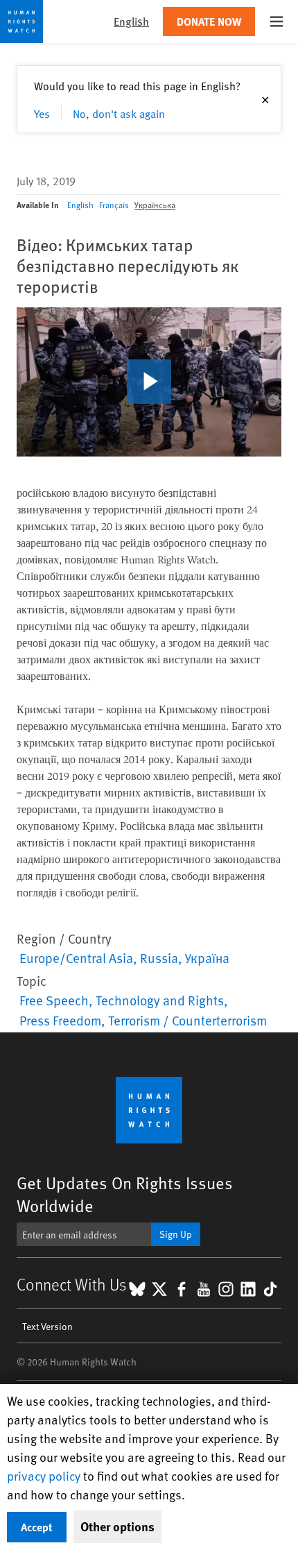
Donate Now (209, 21)
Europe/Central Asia (76, 957)
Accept (37, 1527)
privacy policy (43, 1475)
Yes (42, 113)
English (80, 204)
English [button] (131, 21)
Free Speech (54, 1000)
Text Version (47, 1326)
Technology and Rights (160, 1000)
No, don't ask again (119, 113)
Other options (117, 1526)
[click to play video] (149, 381)
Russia (159, 957)
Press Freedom (60, 1020)
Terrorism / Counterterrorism (187, 1020)
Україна (207, 957)
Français (114, 204)
